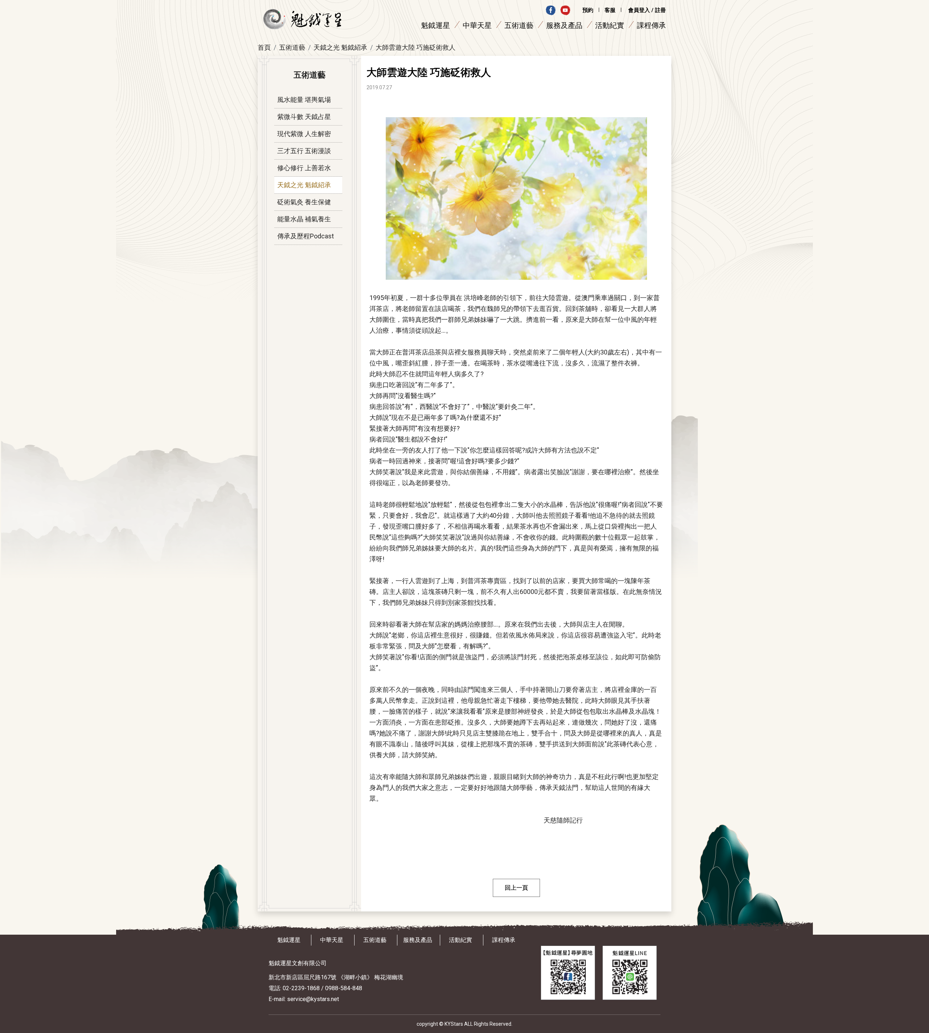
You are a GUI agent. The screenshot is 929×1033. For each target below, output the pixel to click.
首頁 (264, 47)
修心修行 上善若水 (304, 168)
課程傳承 (651, 25)
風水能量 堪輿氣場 (304, 99)
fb (550, 10)
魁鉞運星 (288, 939)
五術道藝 (292, 47)
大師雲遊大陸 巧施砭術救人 (415, 47)
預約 (587, 10)
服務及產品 (417, 939)
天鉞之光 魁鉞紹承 (340, 47)
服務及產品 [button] (564, 25)
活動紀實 (609, 25)
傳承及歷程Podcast (305, 236)
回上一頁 (516, 887)
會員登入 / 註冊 (647, 10)
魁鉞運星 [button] (435, 25)
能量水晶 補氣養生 (304, 219)
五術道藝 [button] (518, 25)
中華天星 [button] (477, 25)
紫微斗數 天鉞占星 (304, 116)
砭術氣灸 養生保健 (304, 202)
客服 (610, 10)
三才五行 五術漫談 (304, 151)
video (565, 10)
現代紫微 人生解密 (304, 134)
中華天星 (331, 939)
